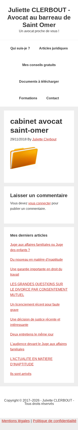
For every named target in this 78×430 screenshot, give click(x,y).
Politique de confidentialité (54, 421)
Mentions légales (16, 421)
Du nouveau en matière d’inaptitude (36, 259)
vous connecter (39, 203)
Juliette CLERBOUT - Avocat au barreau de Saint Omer (39, 17)
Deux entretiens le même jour (31, 334)
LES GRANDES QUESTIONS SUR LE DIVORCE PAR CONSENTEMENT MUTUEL (39, 289)
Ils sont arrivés (20, 374)
